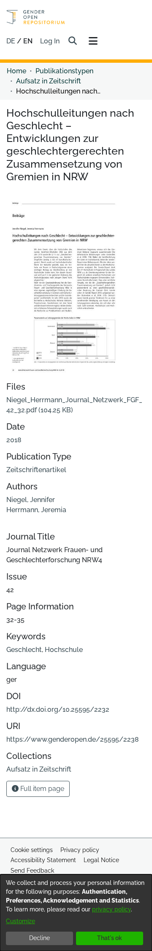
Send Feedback (32, 870)
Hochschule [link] (64, 650)
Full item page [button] (41, 789)
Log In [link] (50, 41)
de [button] (11, 41)
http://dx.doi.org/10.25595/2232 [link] (57, 709)
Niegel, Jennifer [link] (30, 500)
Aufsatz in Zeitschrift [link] (48, 81)
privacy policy (111, 909)
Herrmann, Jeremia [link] (36, 510)
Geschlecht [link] (24, 650)
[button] (72, 41)
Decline (39, 938)
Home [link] (16, 71)
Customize (20, 921)
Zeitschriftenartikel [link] (36, 470)
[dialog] (76, 912)
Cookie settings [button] (32, 850)
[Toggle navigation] (92, 41)
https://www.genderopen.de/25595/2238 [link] (72, 739)
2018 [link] (14, 440)
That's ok (109, 938)
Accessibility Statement (43, 860)
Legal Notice (101, 860)
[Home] (35, 17)
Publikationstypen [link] (64, 71)
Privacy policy (79, 850)
